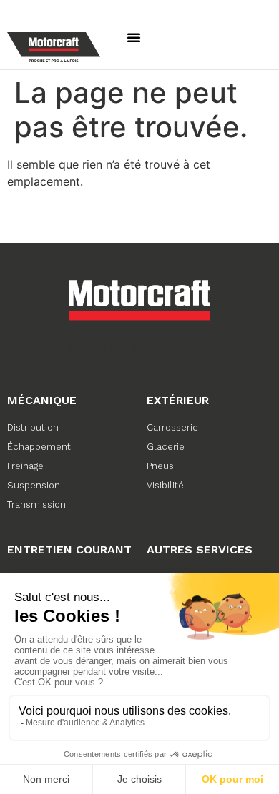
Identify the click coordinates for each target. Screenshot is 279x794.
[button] (134, 37)
